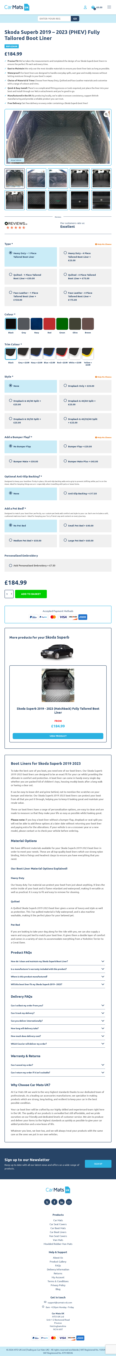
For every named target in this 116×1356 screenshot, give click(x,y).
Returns (58, 1273)
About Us (58, 1257)
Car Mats (58, 1220)
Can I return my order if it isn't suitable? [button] (30, 1072)
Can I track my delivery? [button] (22, 1013)
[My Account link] (85, 7)
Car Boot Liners (58, 1231)
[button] (106, 114)
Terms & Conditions (58, 1281)
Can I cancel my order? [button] (22, 1064)
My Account (58, 1277)
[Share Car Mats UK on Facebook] (54, 1202)
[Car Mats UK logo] (58, 1190)
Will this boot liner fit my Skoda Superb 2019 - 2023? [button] (36, 984)
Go (75, 18)
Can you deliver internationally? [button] (27, 1020)
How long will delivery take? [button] (25, 1028)
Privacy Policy (58, 1285)
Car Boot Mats (58, 1227)
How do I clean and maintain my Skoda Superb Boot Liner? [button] (39, 961)
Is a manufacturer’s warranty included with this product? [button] (39, 969)
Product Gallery (58, 1261)
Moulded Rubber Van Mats (58, 1243)
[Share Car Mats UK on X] (47, 1202)
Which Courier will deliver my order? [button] (29, 1043)
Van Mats (58, 1239)
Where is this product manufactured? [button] (29, 976)
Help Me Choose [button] (104, 244)
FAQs (58, 1265)
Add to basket (31, 593)
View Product (58, 735)
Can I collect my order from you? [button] (27, 1005)
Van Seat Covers (58, 1235)
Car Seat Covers (58, 1224)
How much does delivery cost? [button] (26, 1036)
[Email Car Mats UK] (69, 1202)
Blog (58, 1288)
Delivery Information (58, 1269)
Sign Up (98, 1163)
